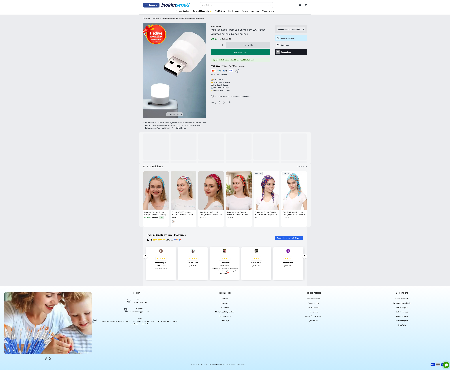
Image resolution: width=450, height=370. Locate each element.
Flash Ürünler (313, 312)
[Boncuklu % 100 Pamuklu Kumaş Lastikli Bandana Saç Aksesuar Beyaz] (183, 190)
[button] (151, 5)
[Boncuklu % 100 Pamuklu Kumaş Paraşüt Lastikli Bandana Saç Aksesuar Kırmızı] (239, 190)
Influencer (225, 307)
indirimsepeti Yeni (313, 299)
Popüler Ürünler (313, 303)
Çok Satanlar (313, 321)
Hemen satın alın (240, 52)
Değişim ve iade (402, 312)
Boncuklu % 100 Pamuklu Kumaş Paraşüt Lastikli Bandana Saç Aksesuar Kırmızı (239, 213)
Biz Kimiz (225, 299)
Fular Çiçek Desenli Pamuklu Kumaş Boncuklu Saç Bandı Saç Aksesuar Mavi (294, 213)
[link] (219, 102)
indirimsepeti (216, 26)
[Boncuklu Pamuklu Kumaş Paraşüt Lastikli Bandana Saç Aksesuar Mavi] (156, 190)
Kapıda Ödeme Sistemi (313, 316)
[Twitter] (50, 358)
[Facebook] (45, 358)
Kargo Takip (402, 325)
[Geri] (168, 114)
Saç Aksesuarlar (314, 307)
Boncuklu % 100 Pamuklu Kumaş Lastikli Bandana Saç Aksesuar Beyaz (182, 213)
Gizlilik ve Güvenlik (402, 299)
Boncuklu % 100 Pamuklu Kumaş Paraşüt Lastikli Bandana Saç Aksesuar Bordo (212, 213)
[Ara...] (269, 5)
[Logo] (175, 5)
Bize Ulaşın (225, 321)
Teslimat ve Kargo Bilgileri (402, 303)
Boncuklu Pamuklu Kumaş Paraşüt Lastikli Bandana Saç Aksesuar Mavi (155, 213)
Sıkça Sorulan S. (225, 316)
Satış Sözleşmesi (402, 307)
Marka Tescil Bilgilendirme (225, 312)
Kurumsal (224, 303)
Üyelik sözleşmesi (402, 321)
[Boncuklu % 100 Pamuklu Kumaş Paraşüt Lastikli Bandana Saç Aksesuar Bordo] (211, 190)
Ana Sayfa (146, 18)
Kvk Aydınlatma (402, 316)
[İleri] (181, 114)
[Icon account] (300, 5)
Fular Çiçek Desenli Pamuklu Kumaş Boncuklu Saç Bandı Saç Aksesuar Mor (267, 213)
